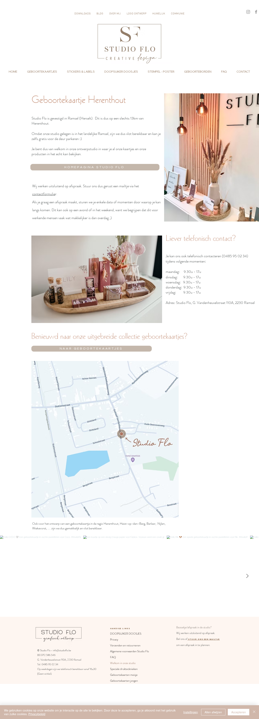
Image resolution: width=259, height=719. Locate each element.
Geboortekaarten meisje (124, 675)
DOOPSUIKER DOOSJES (125, 634)
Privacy (114, 639)
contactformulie (43, 194)
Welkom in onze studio (123, 663)
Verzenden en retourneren (125, 645)
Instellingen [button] (190, 712)
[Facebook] (256, 11)
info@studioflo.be (62, 650)
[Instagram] (248, 11)
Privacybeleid (36, 714)
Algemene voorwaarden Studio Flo (125, 651)
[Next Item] (247, 576)
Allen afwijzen (213, 712)
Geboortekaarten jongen (124, 681)
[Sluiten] (254, 712)
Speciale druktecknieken (124, 669)
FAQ (113, 657)
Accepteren (238, 712)
